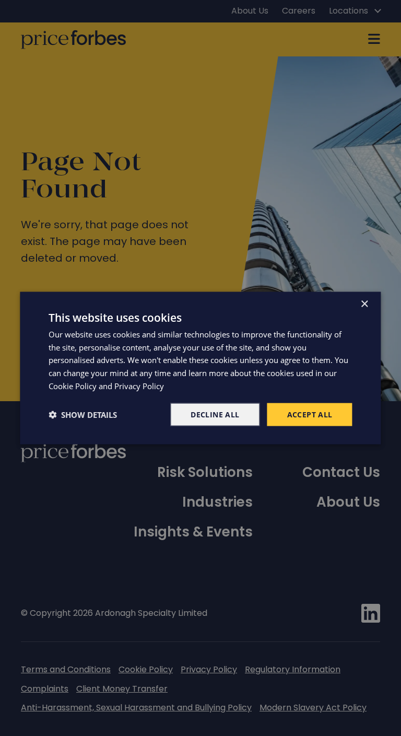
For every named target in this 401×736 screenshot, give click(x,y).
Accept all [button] (310, 414)
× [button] (364, 304)
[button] (83, 414)
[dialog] (200, 368)
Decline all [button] (215, 414)
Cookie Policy (73, 385)
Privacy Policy (139, 385)
